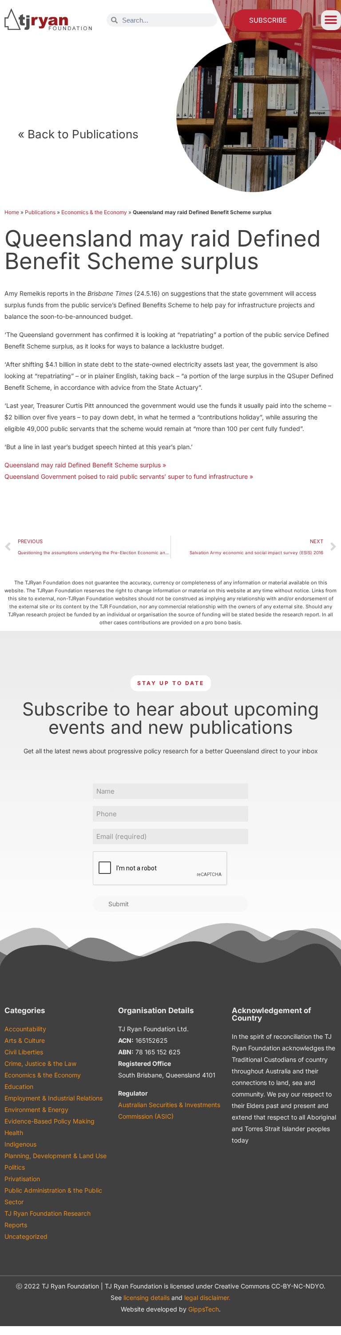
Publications (40, 212)
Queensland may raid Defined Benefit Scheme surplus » (85, 465)
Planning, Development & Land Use (55, 1155)
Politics (14, 1167)
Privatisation (22, 1178)
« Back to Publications (78, 134)
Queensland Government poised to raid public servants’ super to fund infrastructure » (128, 476)
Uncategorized (26, 1236)
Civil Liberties (23, 1052)
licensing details (146, 1297)
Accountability (25, 1029)
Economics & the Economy (94, 212)
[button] (331, 20)
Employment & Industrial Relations (53, 1098)
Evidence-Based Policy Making (49, 1121)
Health (13, 1132)
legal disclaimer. (207, 1297)
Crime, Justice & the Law (40, 1063)
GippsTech (203, 1309)
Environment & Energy (36, 1109)
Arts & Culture (24, 1040)
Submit (118, 904)
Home (11, 212)
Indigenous (20, 1144)
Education (18, 1086)
